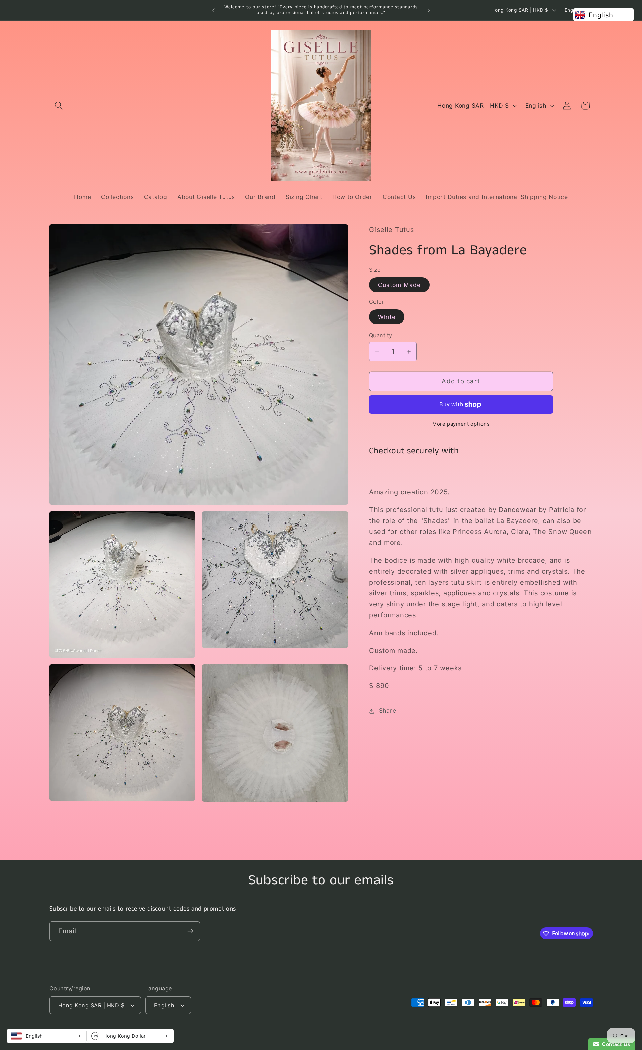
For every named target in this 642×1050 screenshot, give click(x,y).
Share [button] (387, 710)
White (387, 316)
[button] (58, 105)
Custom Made (399, 284)
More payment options (461, 424)
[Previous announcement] (213, 10)
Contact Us (614, 1044)
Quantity (380, 335)
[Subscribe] (190, 931)
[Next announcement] (428, 10)
